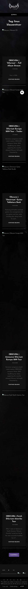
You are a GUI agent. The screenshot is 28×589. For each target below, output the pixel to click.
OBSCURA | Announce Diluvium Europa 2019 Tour (14, 357)
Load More (14, 554)
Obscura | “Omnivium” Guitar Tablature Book (14, 199)
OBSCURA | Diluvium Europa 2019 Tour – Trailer (14, 128)
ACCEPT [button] (22, 586)
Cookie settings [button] (13, 586)
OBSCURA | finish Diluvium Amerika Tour (14, 518)
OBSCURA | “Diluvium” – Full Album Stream (14, 63)
